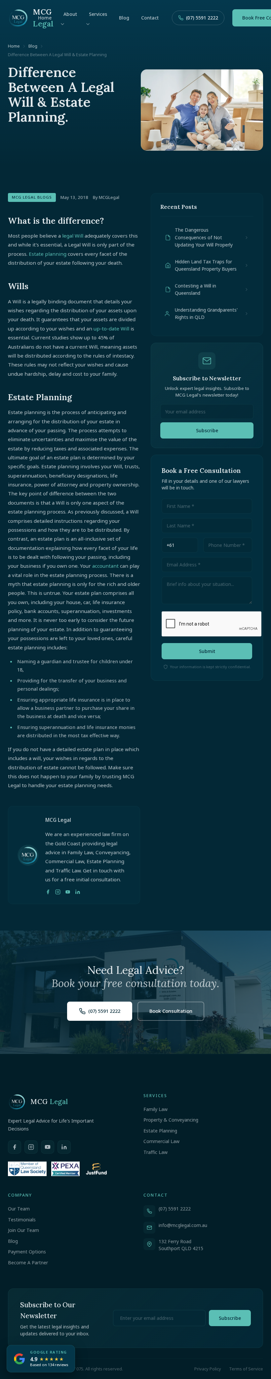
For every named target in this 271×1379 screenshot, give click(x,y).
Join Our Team (23, 1230)
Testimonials (22, 1219)
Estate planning (47, 253)
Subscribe (207, 430)
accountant (105, 565)
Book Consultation (170, 1011)
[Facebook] (48, 892)
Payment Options (27, 1251)
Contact (150, 18)
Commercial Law (161, 1141)
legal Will (72, 235)
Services (98, 14)
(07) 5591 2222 (202, 18)
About (70, 14)
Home (45, 18)
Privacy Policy (207, 1369)
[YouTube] (67, 892)
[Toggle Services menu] (88, 24)
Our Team (19, 1209)
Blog (124, 18)
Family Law (155, 1109)
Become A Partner (28, 1262)
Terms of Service (246, 1369)
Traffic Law (155, 1152)
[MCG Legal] (20, 18)
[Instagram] (57, 892)
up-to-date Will (111, 328)
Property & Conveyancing (170, 1120)
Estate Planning (160, 1131)
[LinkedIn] (77, 892)
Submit (207, 651)
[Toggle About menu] (62, 24)
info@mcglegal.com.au (183, 1225)
